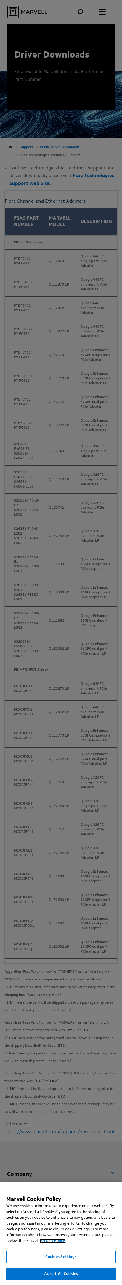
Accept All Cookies (61, 1274)
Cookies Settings (60, 1257)
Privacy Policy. (53, 1241)
